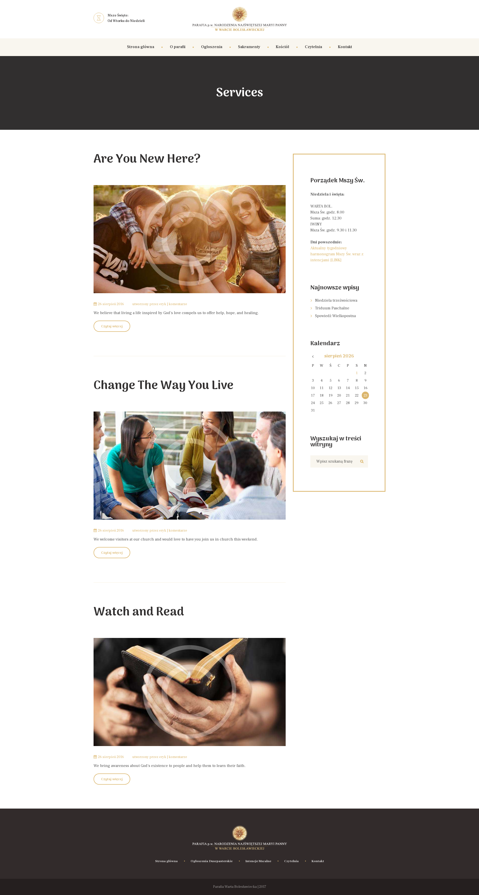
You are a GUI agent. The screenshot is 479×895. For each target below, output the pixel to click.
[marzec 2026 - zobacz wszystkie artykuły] (313, 356)
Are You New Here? (147, 159)
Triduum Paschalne (332, 308)
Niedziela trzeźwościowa (336, 300)
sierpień (339, 356)
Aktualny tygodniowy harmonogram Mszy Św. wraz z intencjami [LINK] (336, 254)
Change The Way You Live (164, 386)
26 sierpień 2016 (111, 304)
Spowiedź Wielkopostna (335, 315)
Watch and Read (139, 612)
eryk (162, 304)
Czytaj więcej (112, 326)
